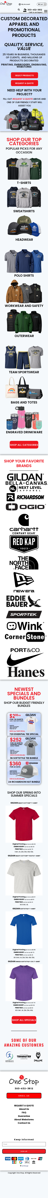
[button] (24, 169)
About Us (24, 1109)
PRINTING (19, 849)
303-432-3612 (35, 9)
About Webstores (24, 1119)
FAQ (24, 1112)
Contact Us (24, 1123)
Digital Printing (19, 844)
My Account (25, 4)
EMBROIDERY (19, 846)
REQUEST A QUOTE (24, 1105)
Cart (42, 4)
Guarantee (24, 1116)
